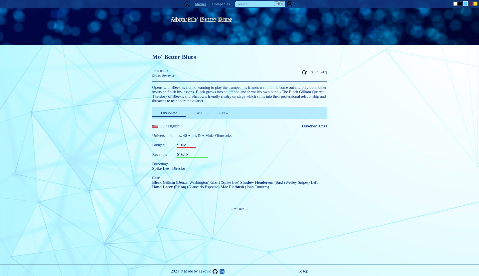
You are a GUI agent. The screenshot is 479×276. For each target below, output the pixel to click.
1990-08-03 (160, 71)
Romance (168, 75)
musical (239, 209)
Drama (156, 75)
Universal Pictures (166, 135)
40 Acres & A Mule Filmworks (207, 135)
